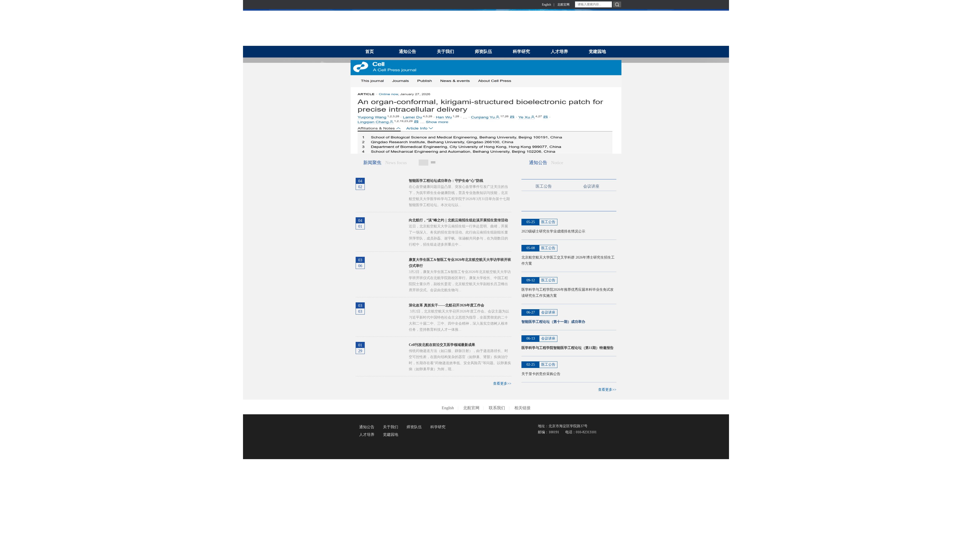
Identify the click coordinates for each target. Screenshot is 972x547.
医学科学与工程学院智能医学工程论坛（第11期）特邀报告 (567, 348)
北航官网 (563, 4)
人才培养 (366, 435)
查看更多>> (502, 383)
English (546, 4)
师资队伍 (414, 427)
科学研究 (438, 427)
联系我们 (497, 408)
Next (616, 105)
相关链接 (522, 408)
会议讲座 (591, 186)
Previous (355, 105)
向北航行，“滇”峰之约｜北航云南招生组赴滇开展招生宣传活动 (458, 220)
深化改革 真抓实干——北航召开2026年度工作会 (446, 305)
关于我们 (390, 427)
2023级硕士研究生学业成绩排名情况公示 (553, 231)
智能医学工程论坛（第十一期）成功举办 (553, 322)
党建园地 (390, 435)
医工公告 (544, 186)
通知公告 (366, 427)
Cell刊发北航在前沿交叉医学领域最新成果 (442, 345)
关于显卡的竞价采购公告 (540, 374)
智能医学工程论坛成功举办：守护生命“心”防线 (446, 181)
